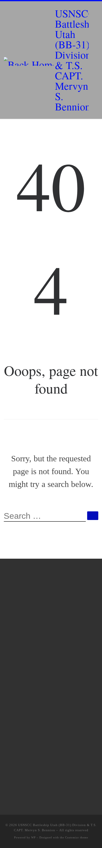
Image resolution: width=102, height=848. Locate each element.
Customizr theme (76, 837)
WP (33, 837)
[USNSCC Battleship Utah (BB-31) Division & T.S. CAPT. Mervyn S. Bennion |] (28, 60)
